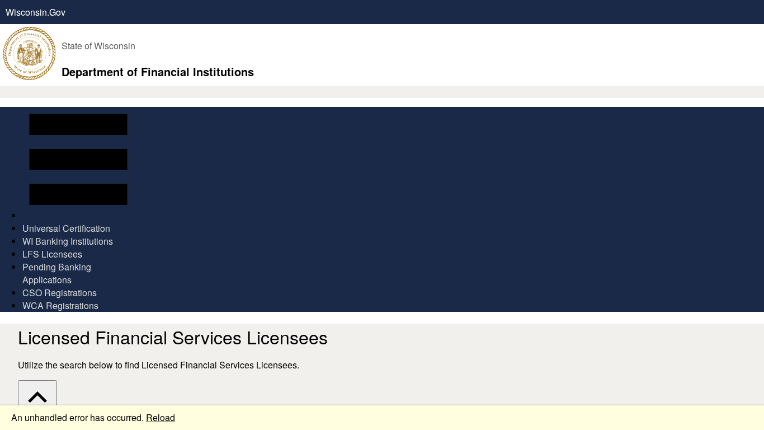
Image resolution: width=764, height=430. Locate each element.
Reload (160, 417)
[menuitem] (78, 164)
